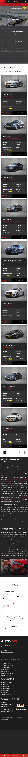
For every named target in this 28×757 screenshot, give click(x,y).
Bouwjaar (3, 48)
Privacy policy (4, 723)
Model (17, 35)
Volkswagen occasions (7, 481)
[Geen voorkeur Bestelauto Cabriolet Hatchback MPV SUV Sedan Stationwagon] (21, 51)
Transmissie (18, 55)
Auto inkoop (4, 692)
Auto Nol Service (5, 688)
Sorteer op (11, 71)
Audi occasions (12, 479)
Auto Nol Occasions (6, 682)
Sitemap (9, 725)
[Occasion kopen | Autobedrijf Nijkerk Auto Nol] (14, 1)
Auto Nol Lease (5, 684)
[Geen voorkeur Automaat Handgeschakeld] (21, 57)
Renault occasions (20, 481)
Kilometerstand (19, 41)
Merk (2, 35)
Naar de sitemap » (6, 675)
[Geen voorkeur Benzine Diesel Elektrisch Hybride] (7, 57)
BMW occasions (22, 479)
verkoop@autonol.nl (7, 711)
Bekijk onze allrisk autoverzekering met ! (12, 4)
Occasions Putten (5, 663)
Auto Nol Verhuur (5, 690)
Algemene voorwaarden (14, 723)
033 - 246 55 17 (6, 709)
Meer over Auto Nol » (6, 694)
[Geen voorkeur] (21, 37)
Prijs (2, 41)
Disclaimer (3, 725)
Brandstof (3, 55)
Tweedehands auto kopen (12, 660)
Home (2, 28)
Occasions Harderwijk (7, 667)
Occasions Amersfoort (7, 665)
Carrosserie (18, 48)
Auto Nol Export (5, 686)
